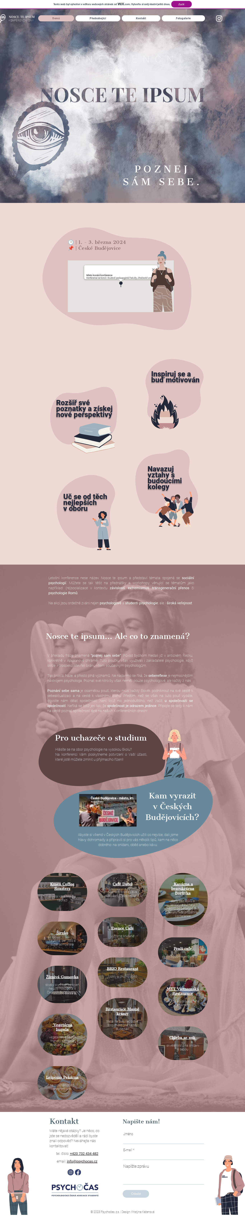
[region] (84, 418)
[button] (183, 18)
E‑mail (127, 1150)
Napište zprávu (136, 1166)
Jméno (128, 1134)
